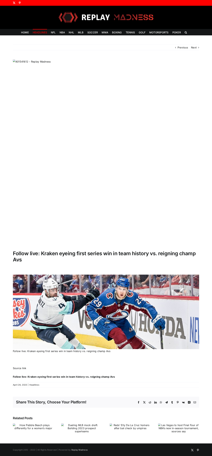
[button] (186, 32)
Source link (19, 368)
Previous (183, 47)
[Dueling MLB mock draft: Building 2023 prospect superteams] (81, 425)
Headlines (34, 385)
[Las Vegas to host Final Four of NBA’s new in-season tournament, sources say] (178, 425)
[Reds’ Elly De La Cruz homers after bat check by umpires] (130, 425)
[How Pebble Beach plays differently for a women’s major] (33, 425)
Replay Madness (79, 450)
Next (194, 47)
